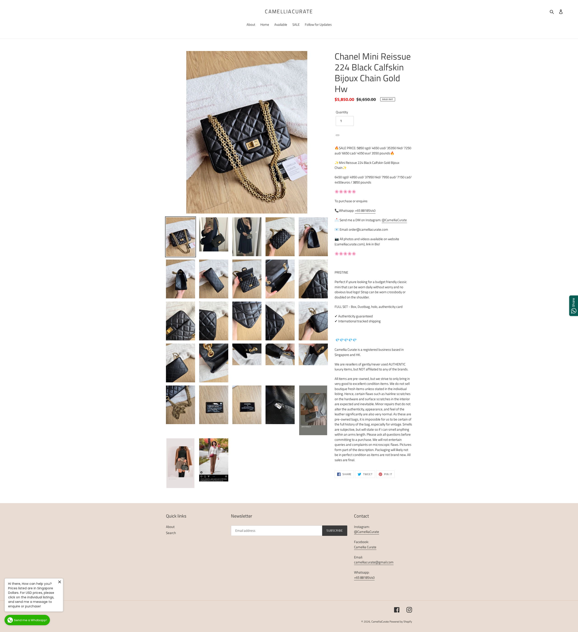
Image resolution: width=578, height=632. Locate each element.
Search (171, 532)
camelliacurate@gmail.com (374, 562)
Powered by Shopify (400, 621)
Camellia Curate (365, 547)
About (170, 526)
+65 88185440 (365, 210)
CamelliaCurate (289, 11)
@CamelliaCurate (394, 220)
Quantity (342, 112)
